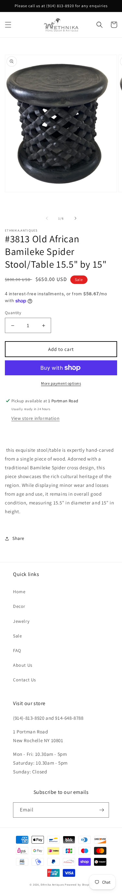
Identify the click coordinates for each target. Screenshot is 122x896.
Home (19, 592)
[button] (8, 25)
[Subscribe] (101, 810)
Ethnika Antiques (52, 884)
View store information (35, 418)
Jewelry (21, 621)
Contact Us (24, 680)
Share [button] (18, 538)
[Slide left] (47, 218)
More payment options (61, 383)
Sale (17, 636)
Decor (19, 606)
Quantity (13, 312)
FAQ (17, 650)
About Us (23, 665)
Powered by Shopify (78, 884)
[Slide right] (75, 218)
